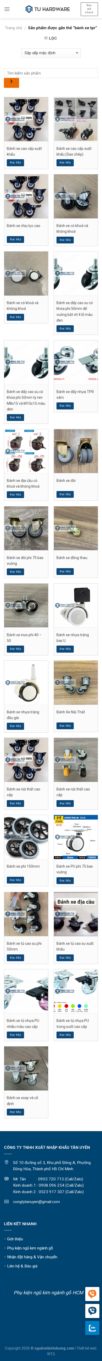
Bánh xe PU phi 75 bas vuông (74, 869)
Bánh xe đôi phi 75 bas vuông (25, 561)
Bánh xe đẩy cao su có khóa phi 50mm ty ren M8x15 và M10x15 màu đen (26, 400)
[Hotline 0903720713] (92, 1311)
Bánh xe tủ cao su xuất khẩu (75, 946)
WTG (51, 1354)
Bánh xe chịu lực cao (23, 226)
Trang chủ (13, 28)
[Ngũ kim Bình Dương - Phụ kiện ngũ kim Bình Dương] (48, 9)
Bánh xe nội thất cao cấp (23, 792)
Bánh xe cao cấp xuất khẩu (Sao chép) (74, 151)
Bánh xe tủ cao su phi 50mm (24, 946)
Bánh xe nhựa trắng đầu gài (23, 715)
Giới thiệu (15, 1239)
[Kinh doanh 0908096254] (92, 1294)
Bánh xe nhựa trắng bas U (72, 638)
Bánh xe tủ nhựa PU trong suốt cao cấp (72, 1023)
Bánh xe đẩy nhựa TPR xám (75, 395)
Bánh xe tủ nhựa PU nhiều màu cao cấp (23, 1023)
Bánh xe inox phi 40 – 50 (24, 638)
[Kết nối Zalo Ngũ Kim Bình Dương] (92, 1328)
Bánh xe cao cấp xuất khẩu (24, 151)
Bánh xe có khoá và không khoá (72, 229)
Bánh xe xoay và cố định (22, 1101)
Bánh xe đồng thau (71, 558)
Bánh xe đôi (66, 481)
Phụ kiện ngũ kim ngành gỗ (30, 1248)
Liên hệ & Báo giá (22, 1266)
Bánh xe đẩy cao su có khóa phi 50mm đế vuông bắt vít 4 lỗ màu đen (74, 311)
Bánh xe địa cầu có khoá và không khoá (23, 483)
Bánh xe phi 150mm (23, 866)
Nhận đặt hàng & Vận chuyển (32, 1257)
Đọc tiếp (15, 162)
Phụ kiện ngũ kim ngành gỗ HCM (48, 1292)
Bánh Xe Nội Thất (70, 712)
